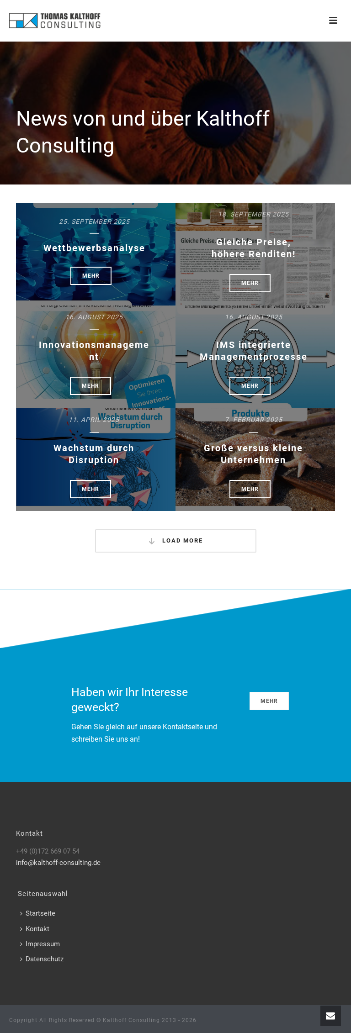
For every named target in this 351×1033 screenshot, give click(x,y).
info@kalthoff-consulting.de (58, 863)
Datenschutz (45, 959)
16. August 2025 (94, 317)
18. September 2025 (253, 214)
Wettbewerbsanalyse (94, 247)
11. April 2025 (94, 419)
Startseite (40, 913)
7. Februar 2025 (253, 419)
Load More (181, 540)
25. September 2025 (94, 221)
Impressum (43, 944)
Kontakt (37, 929)
